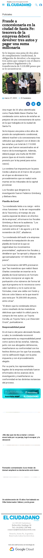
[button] (3, 4)
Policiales (7, 14)
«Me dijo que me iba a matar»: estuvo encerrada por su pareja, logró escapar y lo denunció (21, 437)
